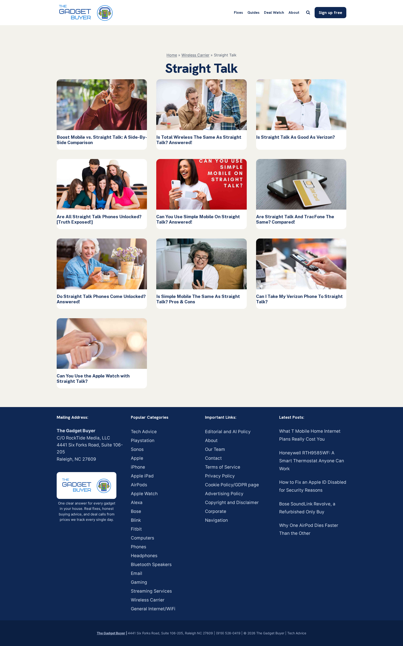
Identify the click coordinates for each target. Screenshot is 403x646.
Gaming (139, 582)
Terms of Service (222, 467)
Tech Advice (144, 431)
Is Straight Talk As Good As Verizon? (295, 137)
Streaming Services (151, 591)
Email (136, 573)
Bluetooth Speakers (151, 564)
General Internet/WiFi (153, 608)
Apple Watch (144, 493)
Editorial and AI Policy (228, 431)
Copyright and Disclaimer (232, 502)
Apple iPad (142, 476)
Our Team (215, 449)
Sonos (137, 449)
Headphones (144, 555)
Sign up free (330, 12)
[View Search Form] (308, 12)
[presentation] (102, 104)
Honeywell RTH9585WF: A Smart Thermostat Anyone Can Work (311, 460)
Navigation (216, 520)
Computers (142, 538)
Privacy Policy (220, 476)
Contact (213, 458)
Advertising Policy (224, 493)
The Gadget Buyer (111, 633)
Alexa (136, 502)
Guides (253, 12)
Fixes (238, 12)
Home (172, 55)
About (293, 12)
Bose (136, 511)
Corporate (215, 511)
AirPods (139, 484)
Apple (137, 458)
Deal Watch (274, 12)
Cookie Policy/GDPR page (232, 484)
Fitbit (136, 529)
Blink (136, 520)
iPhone (138, 467)
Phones (138, 546)
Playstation (142, 440)
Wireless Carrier (195, 55)
